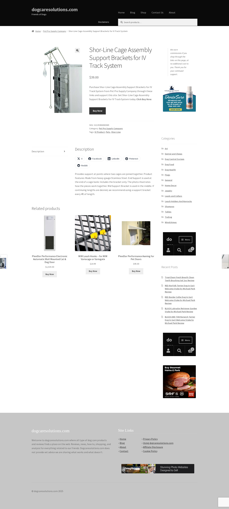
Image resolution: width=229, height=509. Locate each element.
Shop (143, 12)
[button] (77, 50)
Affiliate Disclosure (153, 447)
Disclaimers (103, 22)
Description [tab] (38, 151)
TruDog (168, 217)
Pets (108, 132)
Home (121, 12)
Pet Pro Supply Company (54, 31)
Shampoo (169, 206)
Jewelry (168, 190)
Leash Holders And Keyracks (178, 201)
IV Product (100, 132)
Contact (124, 451)
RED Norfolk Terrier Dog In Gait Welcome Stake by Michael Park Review (180, 288)
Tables (168, 211)
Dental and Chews (173, 153)
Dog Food (169, 164)
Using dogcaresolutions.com (158, 443)
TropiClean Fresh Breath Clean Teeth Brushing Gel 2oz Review (179, 279)
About (172, 12)
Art (166, 148)
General (168, 180)
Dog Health (170, 169)
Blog (132, 12)
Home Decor (171, 185)
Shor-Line (116, 132)
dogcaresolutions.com (55, 9)
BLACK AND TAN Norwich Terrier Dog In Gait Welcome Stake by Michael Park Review (180, 319)
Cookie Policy (150, 451)
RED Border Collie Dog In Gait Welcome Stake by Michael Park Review (180, 300)
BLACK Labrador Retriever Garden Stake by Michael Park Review (181, 310)
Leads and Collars (173, 196)
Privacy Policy (150, 438)
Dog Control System (174, 159)
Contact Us (157, 12)
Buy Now (97, 110)
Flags (167, 174)
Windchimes (171, 222)
